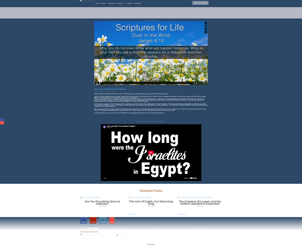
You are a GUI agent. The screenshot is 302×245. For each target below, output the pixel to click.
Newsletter (137, 3)
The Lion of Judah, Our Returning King (151, 202)
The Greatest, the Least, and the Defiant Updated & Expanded (200, 202)
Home (97, 3)
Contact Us (129, 3)
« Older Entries (133, 214)
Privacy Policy (151, 244)
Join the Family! (200, 3)
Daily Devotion (154, 20)
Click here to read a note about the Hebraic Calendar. (204, 230)
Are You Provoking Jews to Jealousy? (102, 202)
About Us (103, 3)
